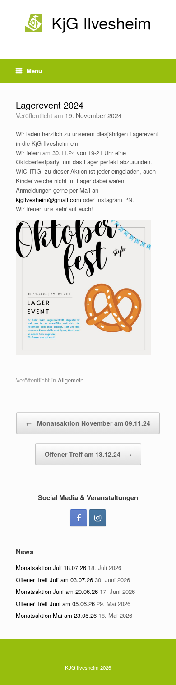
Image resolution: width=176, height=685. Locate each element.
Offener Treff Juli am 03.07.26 (54, 579)
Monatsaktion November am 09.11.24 (88, 423)
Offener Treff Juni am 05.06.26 (55, 603)
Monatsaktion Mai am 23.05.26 (56, 615)
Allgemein (70, 380)
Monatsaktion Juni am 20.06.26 (57, 591)
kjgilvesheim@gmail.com (48, 199)
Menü (34, 70)
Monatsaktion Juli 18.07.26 (51, 567)
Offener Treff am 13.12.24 (88, 454)
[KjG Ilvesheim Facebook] (78, 517)
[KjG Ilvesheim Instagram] (97, 517)
